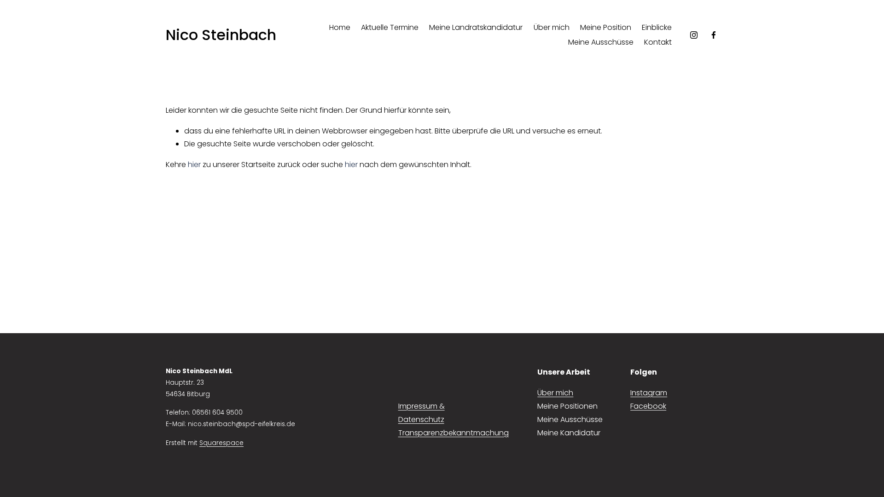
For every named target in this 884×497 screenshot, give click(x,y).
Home (339, 27)
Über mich (552, 27)
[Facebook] (713, 35)
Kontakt (658, 42)
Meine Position (605, 27)
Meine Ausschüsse (601, 42)
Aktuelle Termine (390, 27)
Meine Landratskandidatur (476, 27)
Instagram (648, 392)
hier (194, 164)
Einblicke (657, 27)
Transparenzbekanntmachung (453, 433)
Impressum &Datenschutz (421, 413)
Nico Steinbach (221, 34)
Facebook (648, 406)
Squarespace (221, 443)
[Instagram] (693, 35)
